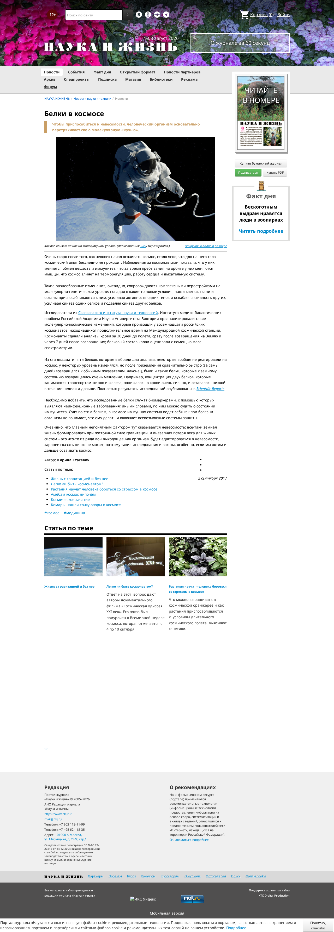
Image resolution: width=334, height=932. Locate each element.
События (76, 72)
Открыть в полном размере (206, 246)
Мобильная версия (167, 913)
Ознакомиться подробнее (189, 839)
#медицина (74, 512)
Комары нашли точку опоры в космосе (86, 504)
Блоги (131, 876)
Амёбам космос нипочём (73, 494)
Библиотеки (161, 79)
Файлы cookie (256, 876)
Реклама (189, 79)
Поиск (235, 876)
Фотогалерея (216, 876)
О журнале (192, 876)
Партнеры (95, 876)
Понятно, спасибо (318, 925)
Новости (51, 72)
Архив (49, 79)
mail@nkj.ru (53, 819)
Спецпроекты (77, 79)
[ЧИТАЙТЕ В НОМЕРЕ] (261, 61)
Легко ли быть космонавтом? (77, 483)
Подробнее (236, 927)
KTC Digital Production (274, 895)
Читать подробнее (261, 231)
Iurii (143, 246)
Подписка (107, 79)
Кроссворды (170, 876)
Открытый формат (137, 72)
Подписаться (248, 172)
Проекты (115, 876)
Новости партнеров (182, 72)
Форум (50, 86)
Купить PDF (275, 172)
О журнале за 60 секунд (240, 42)
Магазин (133, 79)
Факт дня (102, 72)
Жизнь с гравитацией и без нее (79, 478)
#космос (51, 512)
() (262, 14)
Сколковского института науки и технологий (118, 312)
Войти (283, 14)
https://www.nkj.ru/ (57, 814)
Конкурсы (148, 876)
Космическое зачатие (70, 499)
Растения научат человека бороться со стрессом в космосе (104, 489)
